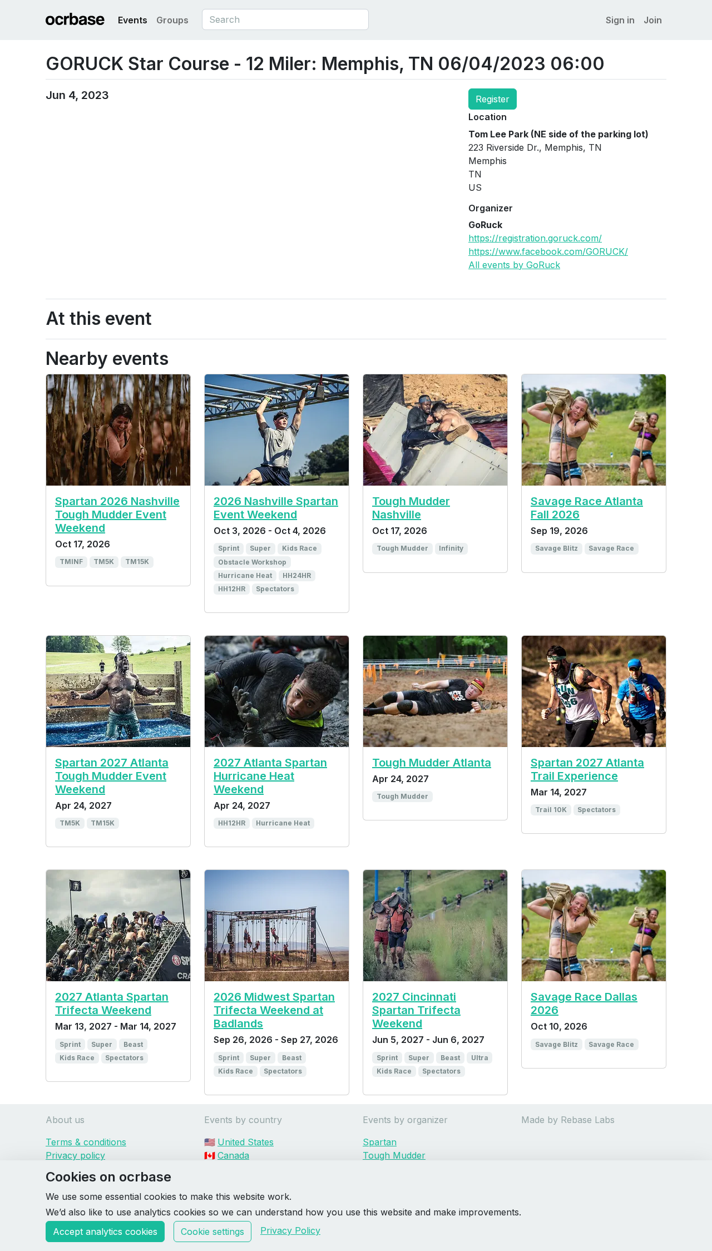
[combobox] (285, 19)
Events (132, 20)
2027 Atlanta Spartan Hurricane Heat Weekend (270, 776)
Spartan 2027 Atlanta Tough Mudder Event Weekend (112, 776)
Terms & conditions (86, 1142)
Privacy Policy (290, 1230)
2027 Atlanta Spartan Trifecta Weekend (112, 1003)
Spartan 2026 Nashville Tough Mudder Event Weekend (117, 515)
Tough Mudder (394, 1155)
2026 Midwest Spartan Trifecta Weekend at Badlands (274, 1010)
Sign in (620, 20)
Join (653, 20)
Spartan (380, 1142)
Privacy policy (75, 1155)
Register (493, 99)
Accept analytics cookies (105, 1231)
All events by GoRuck (514, 264)
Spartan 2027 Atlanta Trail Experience (587, 769)
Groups (172, 20)
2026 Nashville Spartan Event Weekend (276, 508)
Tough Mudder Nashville (411, 508)
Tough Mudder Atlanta (431, 762)
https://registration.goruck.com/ (535, 238)
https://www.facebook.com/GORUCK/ (548, 251)
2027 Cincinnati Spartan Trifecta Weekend (416, 1010)
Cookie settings (212, 1231)
